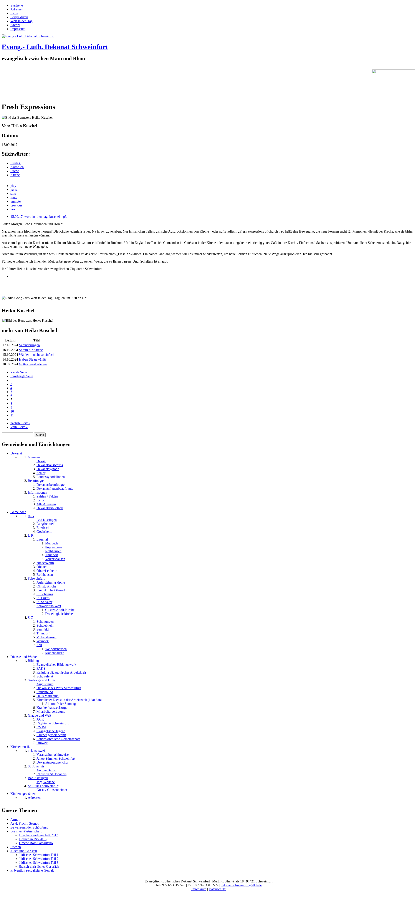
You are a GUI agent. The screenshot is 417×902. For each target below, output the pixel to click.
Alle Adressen (46, 504)
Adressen (16, 9)
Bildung (33, 660)
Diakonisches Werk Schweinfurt (58, 688)
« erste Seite (18, 372)
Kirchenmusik (20, 747)
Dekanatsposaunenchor (52, 762)
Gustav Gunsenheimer (51, 790)
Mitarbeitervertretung (50, 711)
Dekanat (16, 453)
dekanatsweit (37, 750)
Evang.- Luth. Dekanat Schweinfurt (55, 47)
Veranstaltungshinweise (52, 754)
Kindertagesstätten (23, 793)
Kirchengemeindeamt (51, 735)
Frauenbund (44, 692)
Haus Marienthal (47, 696)
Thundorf (51, 555)
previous (16, 205)
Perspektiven (19, 17)
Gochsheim (44, 531)
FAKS (40, 668)
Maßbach (51, 543)
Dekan (41, 461)
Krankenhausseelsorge (51, 707)
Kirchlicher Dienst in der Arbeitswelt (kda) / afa (69, 700)
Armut (14, 819)
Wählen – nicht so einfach (37, 354)
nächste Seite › (20, 423)
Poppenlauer (53, 547)
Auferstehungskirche (50, 582)
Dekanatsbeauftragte (50, 484)
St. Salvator (44, 602)
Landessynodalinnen (50, 477)
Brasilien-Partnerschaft (25, 831)
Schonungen (45, 621)
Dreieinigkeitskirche (59, 614)
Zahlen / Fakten (47, 496)
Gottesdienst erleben (33, 364)
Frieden (15, 847)
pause (14, 189)
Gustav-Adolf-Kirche (59, 610)
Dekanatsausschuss (49, 465)
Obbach (41, 567)
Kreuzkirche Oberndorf (52, 590)
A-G (31, 516)
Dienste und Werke (23, 657)
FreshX (15, 163)
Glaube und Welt (39, 715)
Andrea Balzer (46, 770)
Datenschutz (217, 889)
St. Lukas (43, 598)
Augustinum (44, 684)
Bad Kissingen (46, 520)
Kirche (15, 175)
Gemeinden (18, 512)
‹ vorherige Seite (21, 376)
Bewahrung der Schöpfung (29, 827)
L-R (30, 535)
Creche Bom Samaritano (36, 843)
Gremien (34, 457)
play (13, 186)
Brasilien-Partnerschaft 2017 (38, 835)
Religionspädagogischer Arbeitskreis (61, 672)
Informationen (37, 492)
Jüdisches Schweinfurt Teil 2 (38, 858)
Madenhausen (54, 653)
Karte (14, 13)
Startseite (16, 5)
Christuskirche (46, 586)
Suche (14, 171)
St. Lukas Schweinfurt (43, 786)
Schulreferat (44, 676)
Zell (39, 645)
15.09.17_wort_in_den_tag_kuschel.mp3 (38, 216)
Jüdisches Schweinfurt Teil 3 (38, 862)
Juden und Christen (23, 851)
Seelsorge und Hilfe (41, 680)
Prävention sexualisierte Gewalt (32, 870)
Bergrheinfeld (45, 524)
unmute (15, 201)
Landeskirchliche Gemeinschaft (58, 739)
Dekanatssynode (47, 469)
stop (13, 193)
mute (13, 197)
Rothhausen (53, 551)
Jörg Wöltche (45, 782)
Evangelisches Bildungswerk (56, 664)
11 (12, 415)
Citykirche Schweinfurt (52, 723)
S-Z (30, 617)
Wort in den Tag (21, 21)
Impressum (17, 29)
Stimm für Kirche (31, 350)
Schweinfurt (36, 578)
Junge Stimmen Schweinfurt (55, 758)
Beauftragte (36, 481)
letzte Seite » (19, 427)
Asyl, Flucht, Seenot (24, 823)
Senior (40, 473)
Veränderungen (29, 345)
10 (12, 411)
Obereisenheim (46, 570)
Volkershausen (55, 559)
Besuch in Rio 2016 (32, 839)
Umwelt (42, 743)
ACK (40, 719)
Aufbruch (17, 167)
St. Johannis (44, 594)
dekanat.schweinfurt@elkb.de (241, 885)
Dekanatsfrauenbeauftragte (54, 488)
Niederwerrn (45, 563)
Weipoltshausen (56, 649)
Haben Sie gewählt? (32, 359)
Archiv (15, 25)
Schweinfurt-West (48, 606)
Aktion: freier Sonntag (60, 704)
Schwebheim (45, 625)
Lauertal (42, 539)
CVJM (41, 727)
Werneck (42, 641)
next (13, 209)
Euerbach (43, 527)
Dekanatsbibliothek (49, 508)
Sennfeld (42, 629)
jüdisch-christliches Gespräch (39, 866)
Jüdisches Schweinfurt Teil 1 (38, 855)
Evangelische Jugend (50, 731)
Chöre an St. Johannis (51, 774)
